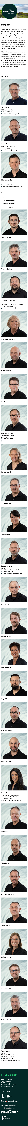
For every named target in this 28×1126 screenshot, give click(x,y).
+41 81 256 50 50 (11, 1085)
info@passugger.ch (7, 1086)
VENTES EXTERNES (9, 200)
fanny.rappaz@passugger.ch (12, 800)
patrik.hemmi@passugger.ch (12, 150)
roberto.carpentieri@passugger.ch (13, 308)
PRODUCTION (7, 207)
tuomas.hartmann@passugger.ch (13, 441)
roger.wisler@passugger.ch (11, 1060)
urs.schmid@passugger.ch (11, 114)
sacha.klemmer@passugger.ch (12, 573)
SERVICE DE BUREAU (10, 204)
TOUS (5, 197)
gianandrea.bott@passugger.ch (12, 186)
